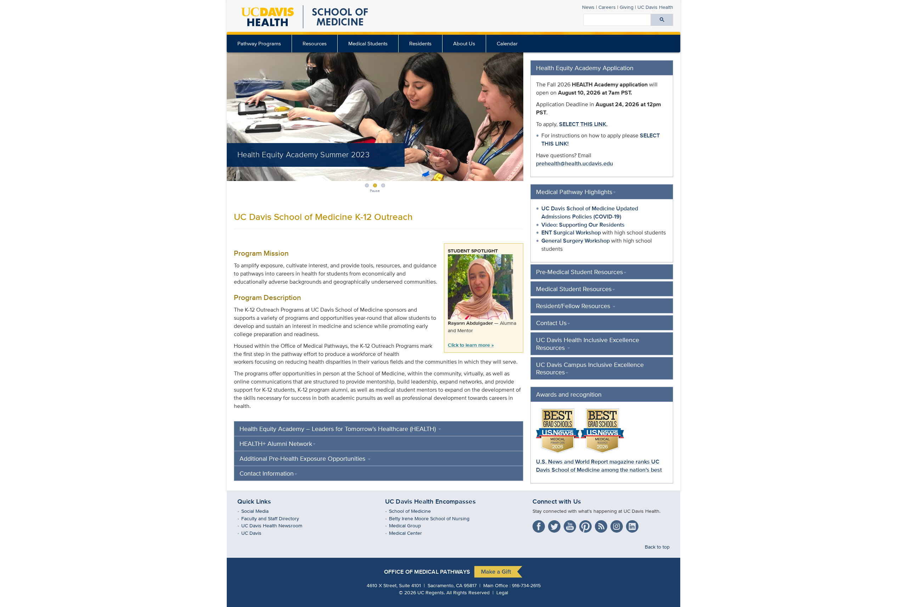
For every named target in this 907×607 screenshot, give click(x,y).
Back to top (657, 546)
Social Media (260, 511)
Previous (226, 113)
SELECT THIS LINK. (583, 124)
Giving (626, 7)
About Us (464, 43)
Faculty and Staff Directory (275, 518)
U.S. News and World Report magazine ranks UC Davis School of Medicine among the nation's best (599, 466)
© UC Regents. (422, 592)
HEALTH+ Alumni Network (276, 443)
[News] (602, 525)
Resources (315, 43)
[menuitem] (259, 43)
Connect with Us (557, 501)
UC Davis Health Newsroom (277, 525)
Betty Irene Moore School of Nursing (434, 518)
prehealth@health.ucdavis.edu (574, 163)
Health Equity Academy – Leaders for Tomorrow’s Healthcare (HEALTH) (339, 428)
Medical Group (410, 525)
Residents (420, 43)
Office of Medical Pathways (427, 572)
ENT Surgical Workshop (571, 232)
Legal (502, 592)
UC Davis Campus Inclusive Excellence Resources (590, 368)
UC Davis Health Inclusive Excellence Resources (587, 343)
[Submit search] (662, 20)
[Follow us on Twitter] (555, 525)
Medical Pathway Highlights (574, 191)
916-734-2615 (526, 585)
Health (655, 7)
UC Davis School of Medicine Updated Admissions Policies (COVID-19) (589, 212)
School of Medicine (415, 511)
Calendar (507, 43)
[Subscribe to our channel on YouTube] (571, 525)
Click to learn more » (471, 344)
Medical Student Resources (574, 288)
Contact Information (267, 473)
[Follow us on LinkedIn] (633, 525)
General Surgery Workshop (575, 241)
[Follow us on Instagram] (617, 525)
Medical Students (368, 43)
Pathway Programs (259, 43)
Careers (607, 7)
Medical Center (410, 533)
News (588, 7)
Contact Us (551, 322)
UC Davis (256, 533)
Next (524, 113)
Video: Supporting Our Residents (583, 225)
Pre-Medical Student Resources (579, 271)
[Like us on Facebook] (540, 525)
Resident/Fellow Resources (574, 305)
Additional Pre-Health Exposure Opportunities (303, 458)
